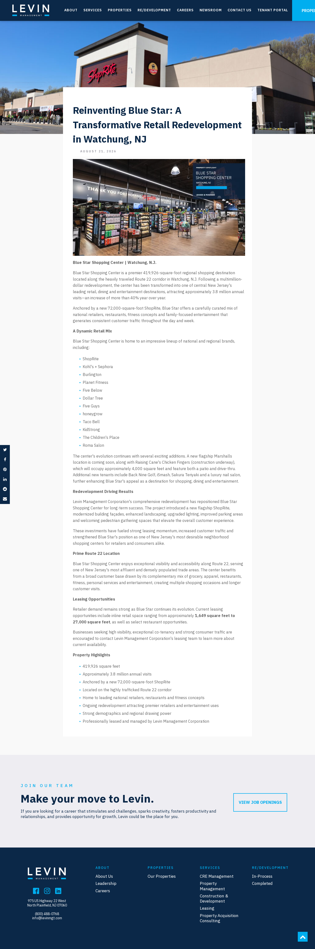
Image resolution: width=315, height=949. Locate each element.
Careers (185, 10)
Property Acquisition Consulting (219, 918)
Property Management (212, 886)
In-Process (262, 876)
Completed (262, 883)
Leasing (207, 908)
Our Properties (162, 876)
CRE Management (217, 876)
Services (92, 10)
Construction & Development (214, 898)
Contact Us (240, 10)
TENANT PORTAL (272, 10)
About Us (104, 876)
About (71, 10)
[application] (159, 207)
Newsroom (211, 10)
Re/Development (154, 10)
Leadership (105, 883)
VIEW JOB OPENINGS (260, 802)
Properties (120, 10)
